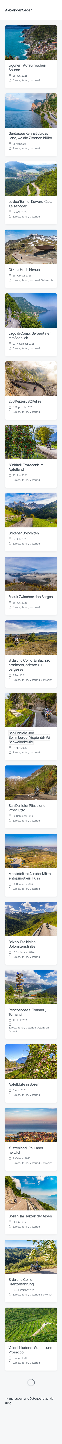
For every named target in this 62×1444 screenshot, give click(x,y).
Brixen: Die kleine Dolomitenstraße (22, 736)
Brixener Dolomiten (24, 326)
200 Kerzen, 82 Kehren (26, 194)
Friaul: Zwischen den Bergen (31, 389)
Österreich (47, 73)
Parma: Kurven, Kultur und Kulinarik (29, 1423)
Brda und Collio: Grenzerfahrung (21, 1074)
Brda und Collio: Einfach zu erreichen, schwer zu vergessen (29, 457)
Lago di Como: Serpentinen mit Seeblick (30, 128)
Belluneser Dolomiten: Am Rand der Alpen (29, 1355)
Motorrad (34, 9)
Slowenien (46, 472)
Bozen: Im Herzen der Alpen (30, 1009)
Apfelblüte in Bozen (24, 877)
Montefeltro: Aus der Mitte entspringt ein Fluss (30, 668)
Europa (16, 9)
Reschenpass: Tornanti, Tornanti (27, 805)
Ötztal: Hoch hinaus (24, 62)
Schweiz (13, 824)
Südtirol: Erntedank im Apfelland (26, 260)
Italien (25, 9)
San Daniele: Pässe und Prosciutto (27, 600)
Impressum (16, 1328)
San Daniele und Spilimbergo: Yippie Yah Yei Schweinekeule (29, 530)
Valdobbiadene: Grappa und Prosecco (30, 1142)
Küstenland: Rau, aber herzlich (26, 943)
